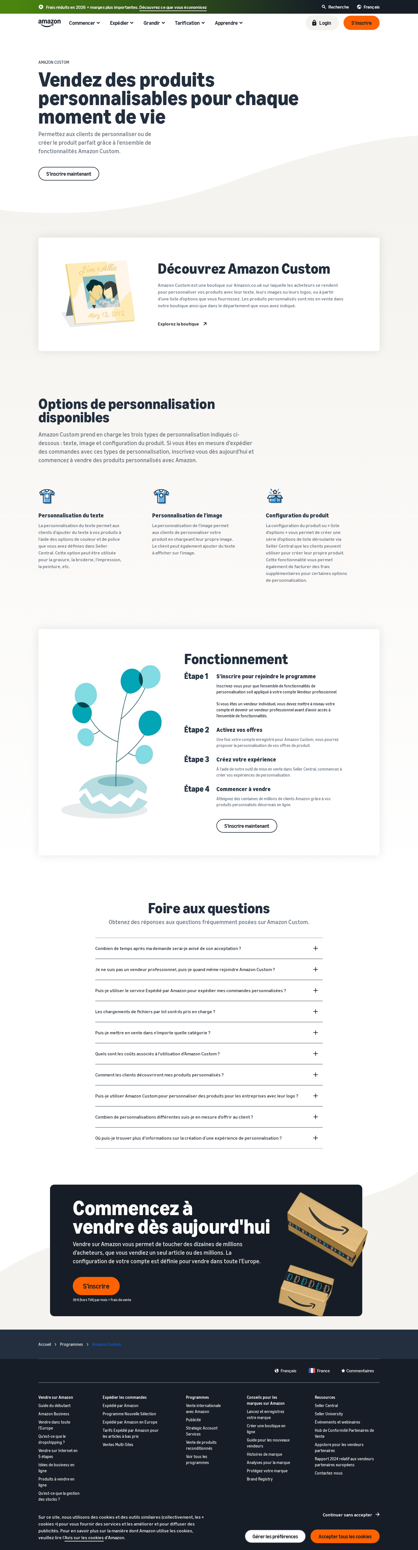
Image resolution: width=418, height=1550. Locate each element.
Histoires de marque (264, 1454)
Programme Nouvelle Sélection (129, 1413)
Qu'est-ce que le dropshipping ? (52, 1439)
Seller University (329, 1413)
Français (288, 1370)
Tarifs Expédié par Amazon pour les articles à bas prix (131, 1433)
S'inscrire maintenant (68, 174)
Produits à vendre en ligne (56, 1482)
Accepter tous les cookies (345, 1536)
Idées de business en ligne (56, 1467)
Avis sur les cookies (84, 1537)
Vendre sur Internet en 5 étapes (58, 1453)
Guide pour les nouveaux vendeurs (268, 1443)
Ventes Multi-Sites (118, 1444)
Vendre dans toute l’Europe (54, 1425)
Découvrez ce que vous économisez (173, 7)
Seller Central (326, 1405)
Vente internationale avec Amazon (203, 1408)
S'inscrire (96, 1286)
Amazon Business (53, 1413)
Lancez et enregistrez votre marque (265, 1414)
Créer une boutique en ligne (266, 1428)
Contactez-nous (329, 1473)
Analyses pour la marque (268, 1462)
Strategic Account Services (202, 1431)
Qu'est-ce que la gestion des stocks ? (59, 1496)
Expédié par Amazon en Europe (130, 1422)
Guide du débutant (54, 1405)
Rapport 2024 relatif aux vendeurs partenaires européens (344, 1461)
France (323, 1370)
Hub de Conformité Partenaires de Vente (344, 1433)
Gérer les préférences (275, 1536)
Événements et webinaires (337, 1422)
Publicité (193, 1419)
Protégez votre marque (267, 1470)
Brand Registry (260, 1479)
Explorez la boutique (178, 324)
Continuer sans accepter (347, 1515)
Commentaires (360, 1370)
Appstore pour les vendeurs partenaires (339, 1447)
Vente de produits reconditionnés (201, 1445)
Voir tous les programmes (197, 1459)
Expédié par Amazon (120, 1405)
